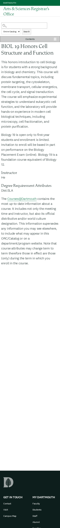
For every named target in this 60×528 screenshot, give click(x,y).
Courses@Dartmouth (22, 199)
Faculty (36, 503)
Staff (34, 515)
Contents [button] (30, 39)
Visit (5, 509)
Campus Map (9, 515)
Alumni (36, 522)
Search (27, 31)
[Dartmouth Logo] (9, 3)
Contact (7, 503)
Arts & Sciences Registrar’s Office (26, 11)
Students (37, 509)
